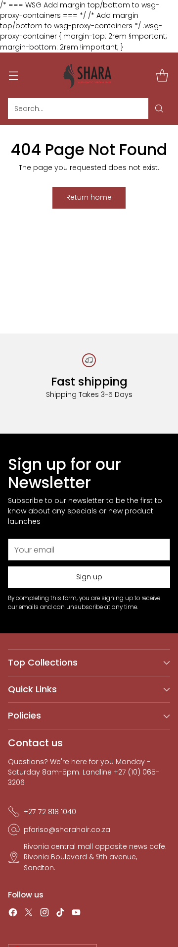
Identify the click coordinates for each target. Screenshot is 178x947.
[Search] (159, 108)
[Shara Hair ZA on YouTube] (76, 913)
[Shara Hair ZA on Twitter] (29, 913)
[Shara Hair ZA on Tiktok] (60, 913)
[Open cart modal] (162, 75)
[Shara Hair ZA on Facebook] (13, 913)
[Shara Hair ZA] (89, 75)
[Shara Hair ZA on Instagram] (44, 913)
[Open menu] (13, 75)
